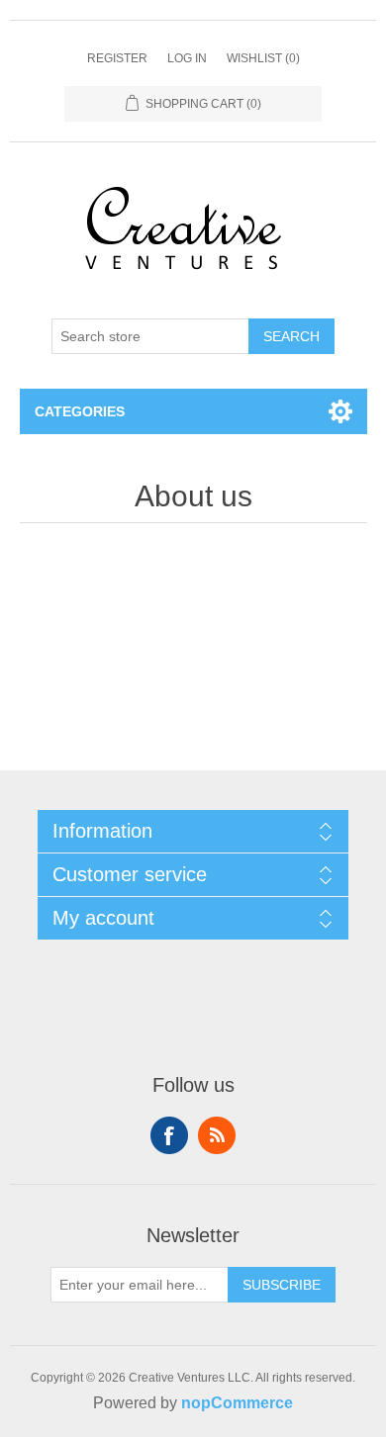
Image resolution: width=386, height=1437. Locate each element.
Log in (187, 58)
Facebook (169, 1135)
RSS (217, 1135)
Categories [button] (80, 411)
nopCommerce (237, 1402)
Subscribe (281, 1285)
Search (291, 336)
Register (117, 58)
